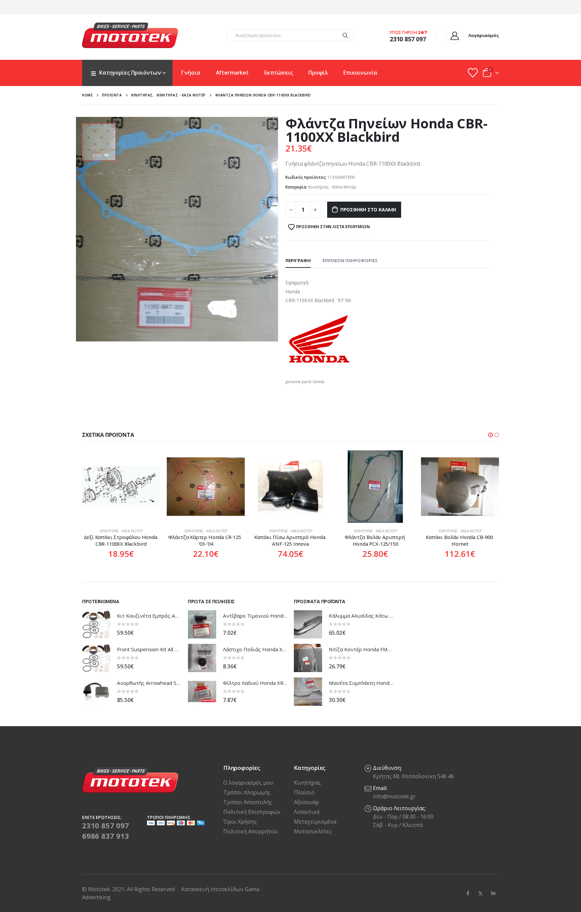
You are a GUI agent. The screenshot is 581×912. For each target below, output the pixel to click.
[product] (121, 486)
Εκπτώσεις (278, 72)
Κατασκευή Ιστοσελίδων (213, 889)
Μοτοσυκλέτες (313, 831)
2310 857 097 (105, 825)
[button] (491, 435)
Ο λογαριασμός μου (248, 782)
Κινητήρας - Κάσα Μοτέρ (332, 187)
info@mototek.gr (394, 796)
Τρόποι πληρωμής (247, 792)
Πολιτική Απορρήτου (250, 831)
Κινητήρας (307, 782)
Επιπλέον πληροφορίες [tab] (350, 260)
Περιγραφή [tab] (298, 260)
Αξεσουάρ (306, 802)
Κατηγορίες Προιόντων (130, 72)
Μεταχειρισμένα (315, 821)
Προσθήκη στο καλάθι (368, 209)
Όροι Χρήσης (240, 821)
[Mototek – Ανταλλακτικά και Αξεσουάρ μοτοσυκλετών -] (130, 35)
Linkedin (493, 893)
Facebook (468, 893)
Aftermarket (232, 72)
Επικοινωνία (360, 72)
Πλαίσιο (304, 792)
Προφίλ (318, 72)
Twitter (480, 893)
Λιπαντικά (306, 812)
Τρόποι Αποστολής (247, 802)
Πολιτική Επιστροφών (251, 812)
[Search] (345, 35)
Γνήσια (190, 72)
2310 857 (402, 39)
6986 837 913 (105, 836)
